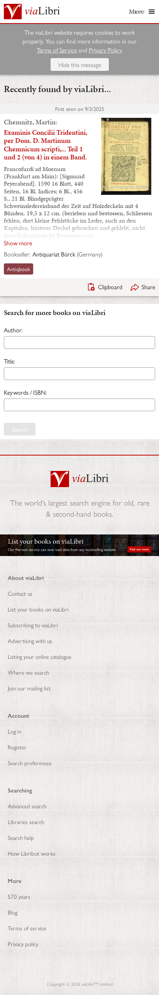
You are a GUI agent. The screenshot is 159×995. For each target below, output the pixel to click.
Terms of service (27, 928)
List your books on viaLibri (38, 609)
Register (17, 747)
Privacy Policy (105, 49)
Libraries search (26, 821)
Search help (21, 837)
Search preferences (30, 763)
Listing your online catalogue (39, 656)
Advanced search (27, 806)
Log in (14, 731)
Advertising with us (30, 641)
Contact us (20, 593)
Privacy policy (23, 944)
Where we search (28, 672)
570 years (19, 896)
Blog (12, 912)
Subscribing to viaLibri (33, 625)
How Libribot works (32, 853)
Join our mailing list (29, 688)
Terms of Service (57, 49)
